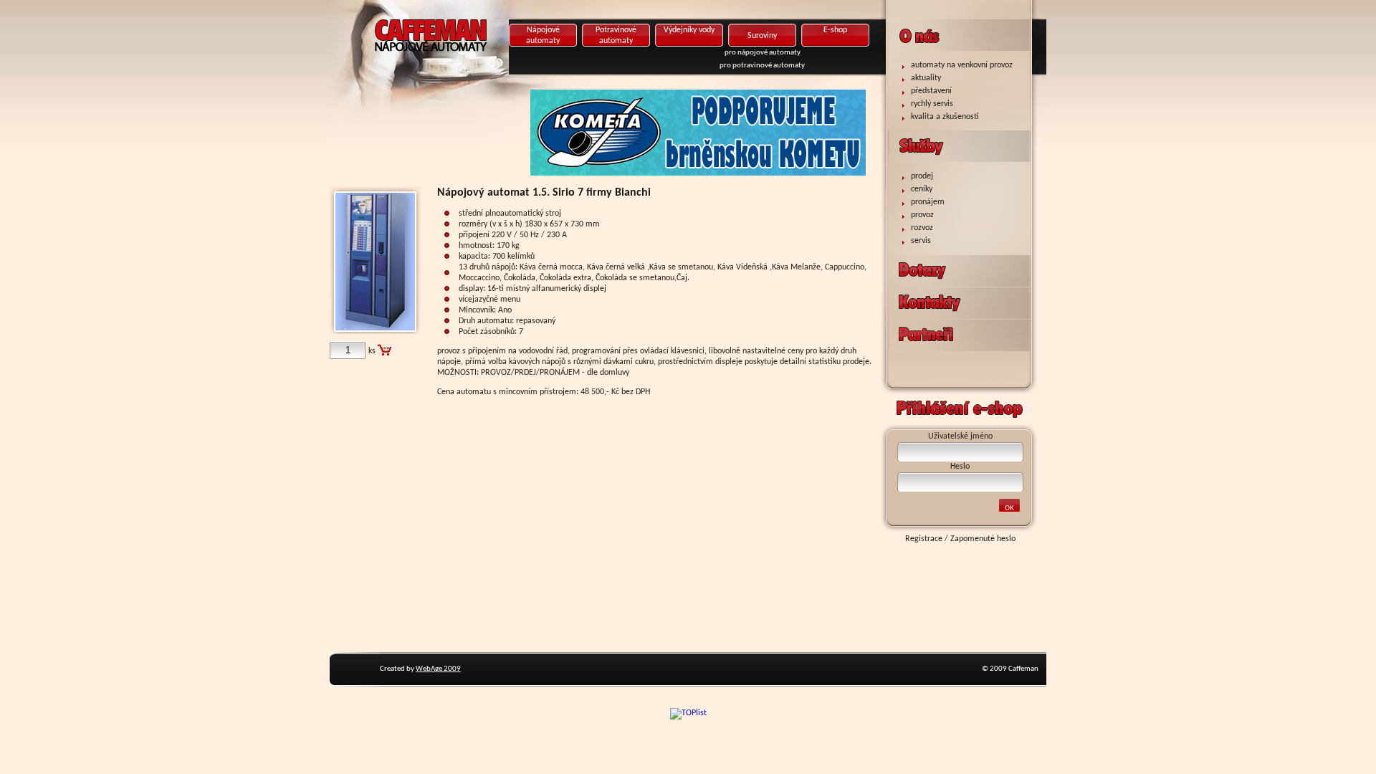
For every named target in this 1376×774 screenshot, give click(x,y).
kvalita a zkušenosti (945, 117)
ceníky (921, 189)
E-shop (835, 30)
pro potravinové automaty (762, 66)
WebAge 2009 (438, 669)
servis (921, 240)
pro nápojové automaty (763, 53)
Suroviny (762, 36)
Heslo (960, 466)
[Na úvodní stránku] (476, 61)
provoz (922, 215)
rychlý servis (932, 104)
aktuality (926, 78)
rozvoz (922, 228)
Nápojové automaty (543, 35)
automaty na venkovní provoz (962, 65)
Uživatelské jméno (960, 436)
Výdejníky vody (689, 30)
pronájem (928, 202)
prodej (922, 176)
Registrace (923, 539)
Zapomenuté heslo (983, 539)
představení (931, 91)
